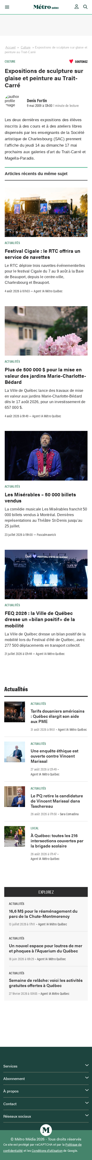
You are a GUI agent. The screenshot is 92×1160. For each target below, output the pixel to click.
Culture (26, 47)
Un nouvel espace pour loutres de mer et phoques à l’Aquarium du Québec (45, 948)
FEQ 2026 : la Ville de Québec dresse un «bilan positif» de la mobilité (40, 619)
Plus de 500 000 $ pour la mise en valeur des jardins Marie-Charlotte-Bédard (45, 375)
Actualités (12, 243)
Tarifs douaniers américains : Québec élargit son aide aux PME (57, 716)
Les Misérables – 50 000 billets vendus (40, 497)
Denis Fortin (37, 100)
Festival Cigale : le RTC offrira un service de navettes (42, 253)
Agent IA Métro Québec (48, 291)
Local (35, 828)
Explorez (46, 892)
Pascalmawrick (46, 534)
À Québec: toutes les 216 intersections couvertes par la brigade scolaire (57, 840)
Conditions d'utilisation (47, 1150)
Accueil (10, 47)
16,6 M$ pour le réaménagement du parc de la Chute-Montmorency (43, 913)
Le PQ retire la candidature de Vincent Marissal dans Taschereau (57, 801)
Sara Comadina (69, 813)
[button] (6, 7)
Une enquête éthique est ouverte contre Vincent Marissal (54, 756)
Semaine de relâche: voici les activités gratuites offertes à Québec (46, 982)
